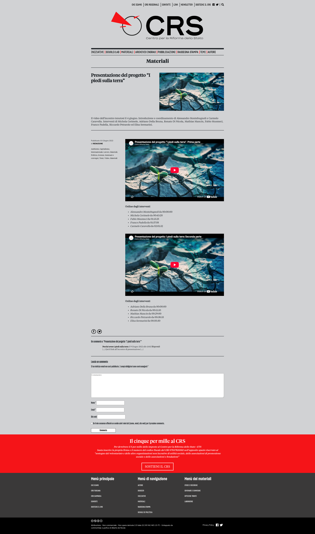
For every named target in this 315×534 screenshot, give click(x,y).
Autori (212, 52)
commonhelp (96, 528)
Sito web (94, 417)
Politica (94, 155)
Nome (93, 403)
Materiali (127, 52)
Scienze (101, 155)
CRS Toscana (95, 491)
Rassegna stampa (188, 52)
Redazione (98, 143)
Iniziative (142, 496)
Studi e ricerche (191, 485)
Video (106, 158)
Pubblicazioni (167, 52)
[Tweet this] (99, 331)
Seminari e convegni (193, 491)
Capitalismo (104, 149)
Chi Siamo (95, 485)
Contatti (94, 502)
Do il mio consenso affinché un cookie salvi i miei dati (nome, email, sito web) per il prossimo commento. (129, 423)
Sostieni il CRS (157, 466)
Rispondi (156, 347)
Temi (203, 52)
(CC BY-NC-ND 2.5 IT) (151, 525)
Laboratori (189, 502)
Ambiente (95, 149)
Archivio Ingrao (145, 52)
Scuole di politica (145, 512)
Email (93, 410)
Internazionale (97, 152)
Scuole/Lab (112, 52)
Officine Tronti (191, 496)
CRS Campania (96, 496)
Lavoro (106, 152)
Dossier (141, 491)
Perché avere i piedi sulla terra (115, 347)
